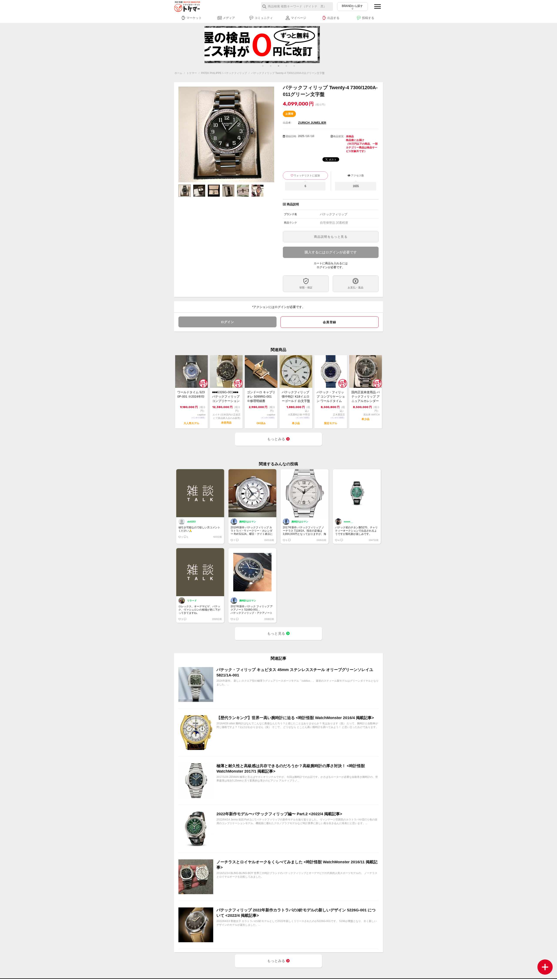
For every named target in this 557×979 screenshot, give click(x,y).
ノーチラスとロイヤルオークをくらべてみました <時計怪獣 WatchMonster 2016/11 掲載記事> (296, 865)
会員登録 (329, 322)
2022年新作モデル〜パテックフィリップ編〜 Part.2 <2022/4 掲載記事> (279, 814)
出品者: (287, 122)
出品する (333, 18)
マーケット (194, 18)
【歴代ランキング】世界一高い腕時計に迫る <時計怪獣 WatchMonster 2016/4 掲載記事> (295, 718)
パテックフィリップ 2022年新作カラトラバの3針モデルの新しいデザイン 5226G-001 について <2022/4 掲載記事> (296, 913)
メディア (229, 18)
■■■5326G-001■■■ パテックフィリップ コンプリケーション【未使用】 (226, 396)
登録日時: (291, 136)
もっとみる (276, 439)
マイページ (298, 18)
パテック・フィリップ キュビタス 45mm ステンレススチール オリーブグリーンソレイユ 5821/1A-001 (294, 672)
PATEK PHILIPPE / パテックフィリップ (224, 73)
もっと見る (276, 633)
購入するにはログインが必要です (331, 252)
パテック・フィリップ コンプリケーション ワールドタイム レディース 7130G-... (331, 396)
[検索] (264, 6)
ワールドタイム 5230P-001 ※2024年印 (191, 394)
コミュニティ (264, 18)
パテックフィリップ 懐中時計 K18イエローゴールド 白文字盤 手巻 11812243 (296, 396)
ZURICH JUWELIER (312, 122)
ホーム (178, 73)
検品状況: (338, 136)
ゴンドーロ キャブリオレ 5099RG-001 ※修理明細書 (261, 396)
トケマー (191, 73)
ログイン (227, 322)
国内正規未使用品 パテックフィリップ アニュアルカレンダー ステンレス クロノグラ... (365, 396)
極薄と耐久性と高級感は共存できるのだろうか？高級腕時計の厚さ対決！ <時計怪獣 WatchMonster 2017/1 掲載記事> (290, 768)
